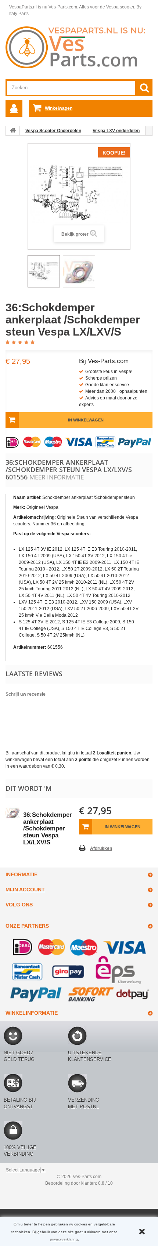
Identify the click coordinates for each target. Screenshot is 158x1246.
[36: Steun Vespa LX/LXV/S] (44, 271)
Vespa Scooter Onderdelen (53, 130)
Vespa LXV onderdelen (116, 130)
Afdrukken (101, 848)
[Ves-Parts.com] (79, 47)
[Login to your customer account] (14, 108)
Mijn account (25, 889)
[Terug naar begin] (13, 130)
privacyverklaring (64, 1239)
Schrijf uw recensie (26, 694)
